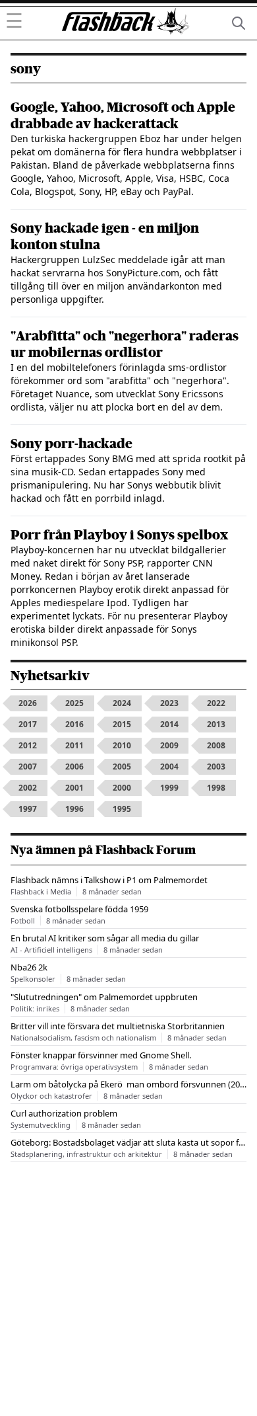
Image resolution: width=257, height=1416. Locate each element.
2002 (27, 787)
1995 (122, 808)
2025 (74, 703)
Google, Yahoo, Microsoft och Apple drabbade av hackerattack (123, 116)
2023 (169, 703)
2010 (122, 745)
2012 (27, 745)
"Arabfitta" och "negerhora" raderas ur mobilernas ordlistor (125, 344)
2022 (216, 703)
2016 (74, 724)
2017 (27, 724)
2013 (216, 724)
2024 (122, 703)
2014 (169, 724)
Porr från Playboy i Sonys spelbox (119, 535)
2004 (169, 766)
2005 (122, 766)
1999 (169, 787)
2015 (122, 724)
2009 (169, 745)
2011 (74, 745)
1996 (74, 808)
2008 (216, 745)
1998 (216, 787)
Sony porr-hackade (71, 444)
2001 (74, 787)
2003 (216, 766)
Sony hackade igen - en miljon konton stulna (105, 237)
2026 (27, 703)
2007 (27, 766)
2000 (122, 787)
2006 (74, 766)
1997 (27, 808)
